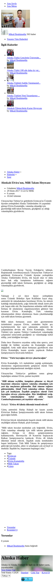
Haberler (11, 174)
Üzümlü (11, 458)
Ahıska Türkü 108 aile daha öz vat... (23, 70)
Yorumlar (11, 527)
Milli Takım (13, 463)
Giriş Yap (35, 572)
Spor (9, 177)
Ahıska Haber (13, 172)
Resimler (12, 530)
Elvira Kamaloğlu (16, 461)
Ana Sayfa (12, 3)
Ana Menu (12, 6)
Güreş (11, 466)
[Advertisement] (27, 141)
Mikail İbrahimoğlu (17, 34)
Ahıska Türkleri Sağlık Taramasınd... (23, 83)
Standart (24, 572)
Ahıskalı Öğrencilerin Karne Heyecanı (24, 108)
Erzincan (12, 456)
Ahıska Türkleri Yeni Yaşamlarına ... (23, 95)
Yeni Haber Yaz (8, 570)
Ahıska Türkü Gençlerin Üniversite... (24, 57)
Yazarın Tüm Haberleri (17, 39)
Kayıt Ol (46, 572)
